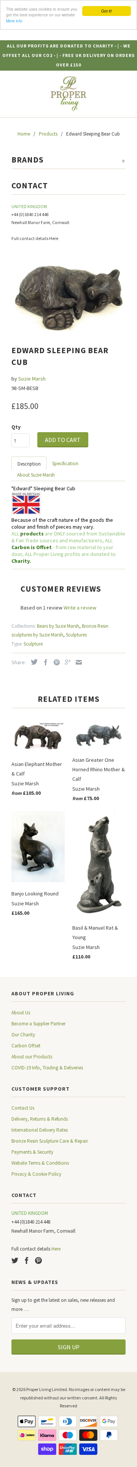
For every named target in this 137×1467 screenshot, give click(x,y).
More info (14, 21)
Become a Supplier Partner (38, 1023)
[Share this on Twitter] (32, 661)
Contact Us (22, 1108)
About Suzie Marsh (36, 475)
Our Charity (23, 1034)
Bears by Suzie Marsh (58, 626)
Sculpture (33, 644)
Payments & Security (32, 1152)
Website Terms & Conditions (40, 1163)
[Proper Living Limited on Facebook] (26, 1260)
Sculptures (76, 635)
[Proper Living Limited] (69, 94)
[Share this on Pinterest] (55, 662)
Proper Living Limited (46, 1389)
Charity (20, 560)
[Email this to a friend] (77, 662)
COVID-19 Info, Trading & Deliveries (47, 1067)
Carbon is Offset (32, 547)
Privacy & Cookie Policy (36, 1174)
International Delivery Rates (39, 1130)
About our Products (31, 1056)
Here (53, 238)
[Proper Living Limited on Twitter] (14, 1260)
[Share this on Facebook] (44, 662)
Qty (16, 426)
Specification (65, 463)
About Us (20, 1012)
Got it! (106, 11)
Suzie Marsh (32, 378)
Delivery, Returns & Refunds (39, 1119)
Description (29, 464)
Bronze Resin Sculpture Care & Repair (49, 1141)
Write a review (80, 607)
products (32, 533)
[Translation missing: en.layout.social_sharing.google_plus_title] (66, 662)
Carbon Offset (25, 1045)
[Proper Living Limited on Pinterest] (38, 1260)
